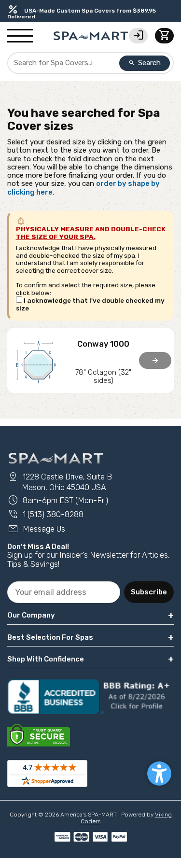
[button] (159, 773)
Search (144, 62)
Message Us (36, 529)
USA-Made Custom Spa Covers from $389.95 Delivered (81, 13)
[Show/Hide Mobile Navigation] (20, 36)
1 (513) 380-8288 (45, 514)
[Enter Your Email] (63, 592)
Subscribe (149, 592)
